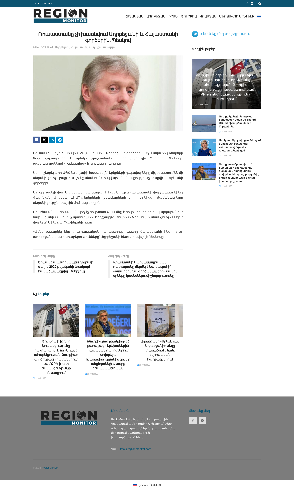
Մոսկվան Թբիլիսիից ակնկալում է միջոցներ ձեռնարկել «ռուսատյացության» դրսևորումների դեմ (240, 145)
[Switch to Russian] (259, 16)
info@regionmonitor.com (135, 449)
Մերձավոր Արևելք (236, 16)
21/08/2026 (40, 378)
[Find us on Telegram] (252, 3)
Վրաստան (208, 16)
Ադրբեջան (155, 16)
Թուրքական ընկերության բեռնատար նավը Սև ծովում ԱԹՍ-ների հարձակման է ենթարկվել (237, 121)
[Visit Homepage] (60, 16)
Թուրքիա (189, 16)
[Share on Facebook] (36, 140)
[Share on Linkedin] (52, 140)
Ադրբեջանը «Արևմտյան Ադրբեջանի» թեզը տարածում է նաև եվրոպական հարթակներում (160, 350)
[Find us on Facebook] (247, 3)
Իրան (173, 16)
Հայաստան (134, 16)
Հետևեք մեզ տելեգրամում (225, 33)
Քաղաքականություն (103, 47)
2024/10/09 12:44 (43, 47)
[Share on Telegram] (59, 140)
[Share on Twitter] (44, 140)
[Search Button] (259, 3)
